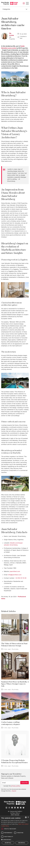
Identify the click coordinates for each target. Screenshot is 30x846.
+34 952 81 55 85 (20, 578)
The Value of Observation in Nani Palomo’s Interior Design (14, 645)
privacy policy (15, 786)
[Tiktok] (18, 807)
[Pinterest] (23, 807)
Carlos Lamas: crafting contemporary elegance (10, 723)
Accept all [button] (8, 842)
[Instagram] (9, 807)
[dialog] (15, 830)
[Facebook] (12, 807)
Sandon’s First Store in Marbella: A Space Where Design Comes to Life (15, 684)
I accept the (11, 786)
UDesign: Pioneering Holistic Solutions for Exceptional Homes (14, 761)
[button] (15, 840)
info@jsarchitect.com (14, 575)
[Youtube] (6, 807)
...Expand (13, 791)
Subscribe (24, 782)
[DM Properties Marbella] (9, 3)
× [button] (28, 817)
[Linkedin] (15, 807)
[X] (20, 807)
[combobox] (26, 817)
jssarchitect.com (15, 571)
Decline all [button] (21, 842)
